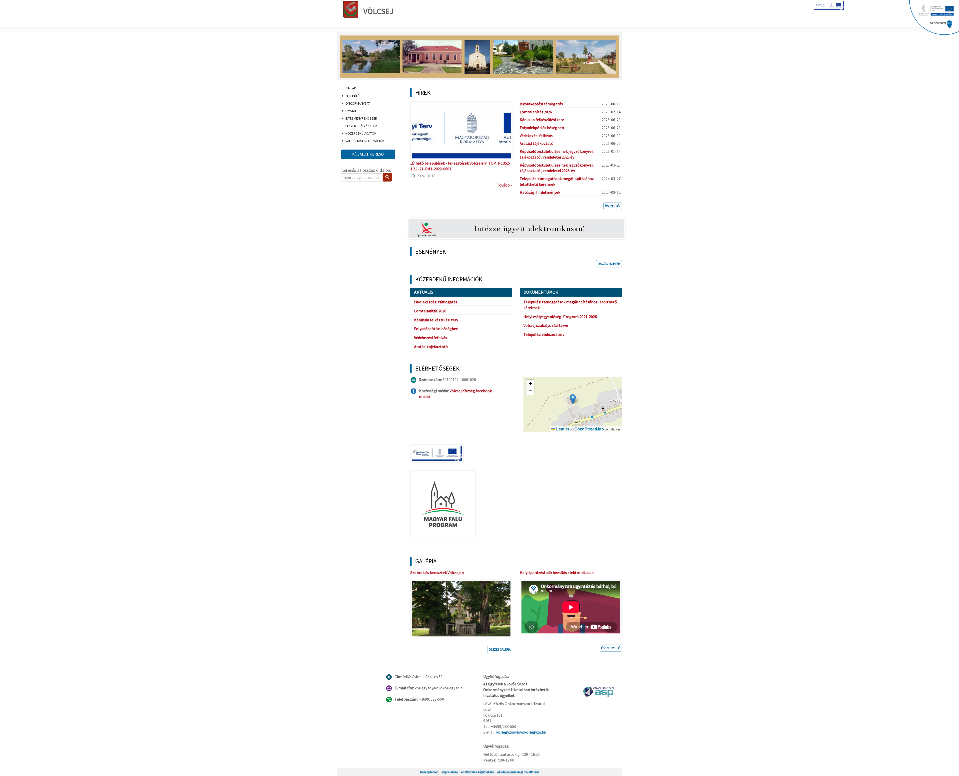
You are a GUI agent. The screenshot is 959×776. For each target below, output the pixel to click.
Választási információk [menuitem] (364, 141)
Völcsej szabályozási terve (545, 325)
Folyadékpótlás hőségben (542, 127)
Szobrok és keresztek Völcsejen (437, 572)
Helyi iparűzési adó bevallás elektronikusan (557, 572)
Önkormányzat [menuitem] (357, 103)
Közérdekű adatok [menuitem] (360, 133)
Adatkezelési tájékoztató (477, 772)
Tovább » (504, 185)
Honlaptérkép (429, 772)
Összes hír (612, 206)
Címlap (350, 88)
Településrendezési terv (543, 334)
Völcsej (378, 11)
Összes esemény (609, 264)
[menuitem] (369, 88)
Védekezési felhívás (536, 135)
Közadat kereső (368, 154)
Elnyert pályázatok (361, 126)
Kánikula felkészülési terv (542, 119)
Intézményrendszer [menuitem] (361, 118)
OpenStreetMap (589, 429)
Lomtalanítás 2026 (536, 111)
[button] (573, 399)
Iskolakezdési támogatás (541, 103)
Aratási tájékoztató (536, 143)
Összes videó (610, 648)
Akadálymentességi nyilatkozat (518, 772)
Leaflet (562, 429)
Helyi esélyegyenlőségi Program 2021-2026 (560, 316)
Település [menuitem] (353, 96)
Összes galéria (500, 649)
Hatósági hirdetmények (540, 192)
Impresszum (450, 772)
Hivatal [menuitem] (351, 111)
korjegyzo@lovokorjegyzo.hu (521, 732)
